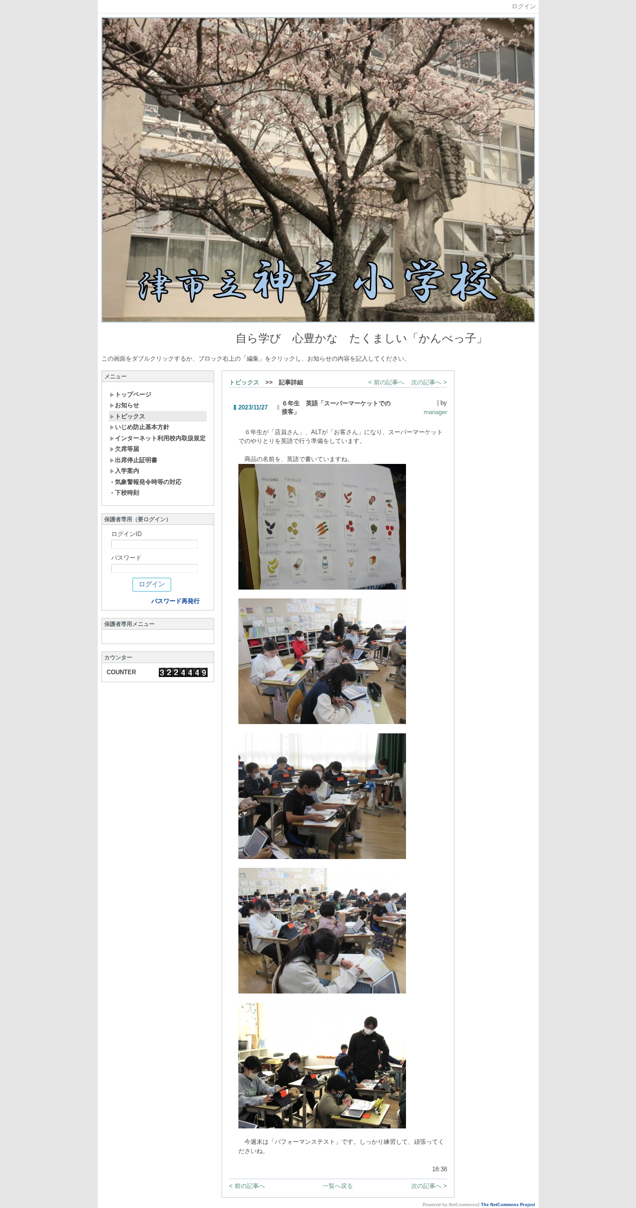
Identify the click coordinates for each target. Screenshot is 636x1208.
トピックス (130, 416)
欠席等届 (127, 448)
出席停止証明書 (136, 459)
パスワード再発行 (175, 600)
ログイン (524, 6)
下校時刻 (127, 492)
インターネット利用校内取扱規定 (160, 438)
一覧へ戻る (338, 1185)
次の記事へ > (429, 382)
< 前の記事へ (386, 382)
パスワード (126, 557)
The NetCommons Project (508, 1204)
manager (435, 412)
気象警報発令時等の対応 (148, 481)
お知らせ (127, 405)
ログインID (126, 533)
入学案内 (127, 470)
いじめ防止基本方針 (142, 426)
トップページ (133, 394)
